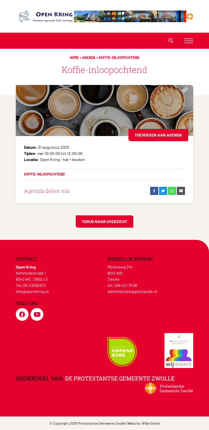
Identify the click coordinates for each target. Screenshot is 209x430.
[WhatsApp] (172, 191)
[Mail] (181, 191)
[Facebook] (154, 191)
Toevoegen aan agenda (158, 134)
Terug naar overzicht (104, 221)
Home (74, 57)
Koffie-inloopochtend (44, 174)
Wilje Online (151, 423)
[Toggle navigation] (188, 41)
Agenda (88, 57)
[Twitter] (163, 191)
